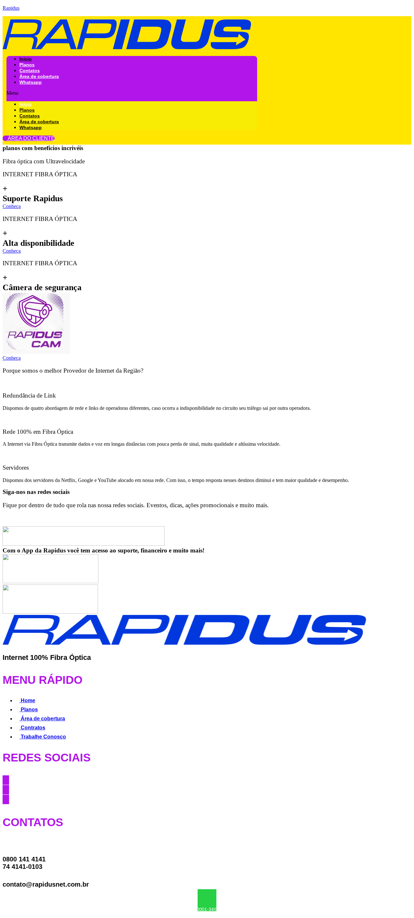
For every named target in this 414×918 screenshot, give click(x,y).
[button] (131, 93)
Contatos (29, 70)
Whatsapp (30, 82)
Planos (27, 64)
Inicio (25, 58)
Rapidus (11, 8)
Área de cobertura (39, 76)
